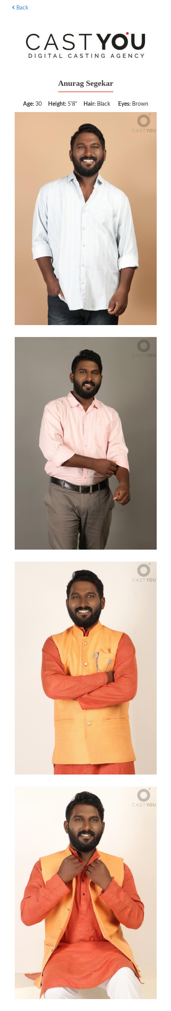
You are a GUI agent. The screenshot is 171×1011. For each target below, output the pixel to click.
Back (21, 8)
